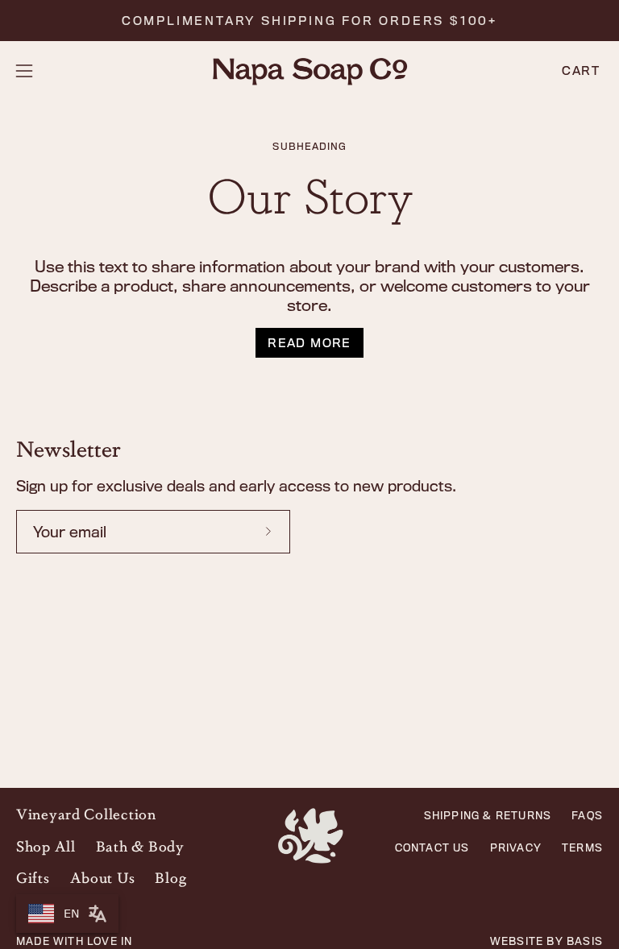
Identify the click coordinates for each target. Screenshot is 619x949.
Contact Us (432, 847)
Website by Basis (546, 941)
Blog (170, 877)
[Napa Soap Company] (309, 71)
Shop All (46, 846)
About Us (102, 877)
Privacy (516, 847)
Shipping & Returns (488, 815)
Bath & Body (140, 846)
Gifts (33, 877)
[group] (309, 20)
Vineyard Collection (86, 813)
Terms (582, 847)
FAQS (587, 815)
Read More (309, 342)
